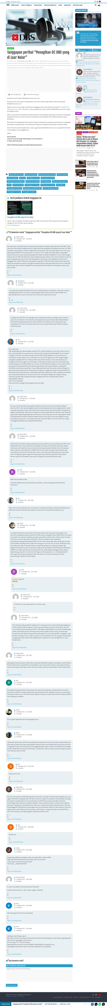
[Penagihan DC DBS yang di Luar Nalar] (19, 202)
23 (84, 1004)
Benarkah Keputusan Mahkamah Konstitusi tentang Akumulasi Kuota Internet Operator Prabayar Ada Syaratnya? (93, 174)
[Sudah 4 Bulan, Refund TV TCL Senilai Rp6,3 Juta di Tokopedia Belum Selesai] (80, 161)
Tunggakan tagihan (38, 67)
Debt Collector (21, 63)
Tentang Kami (77, 5)
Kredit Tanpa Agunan (15, 65)
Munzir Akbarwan (87, 69)
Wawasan (67, 5)
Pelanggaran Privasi (35, 65)
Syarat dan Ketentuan (58, 997)
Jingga (89, 147)
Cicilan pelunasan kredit (47, 174)
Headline (86, 132)
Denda (26, 63)
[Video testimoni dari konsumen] (88, 20)
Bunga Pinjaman (56, 61)
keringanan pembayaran (52, 63)
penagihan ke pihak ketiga (33, 188)
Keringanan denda (41, 63)
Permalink (19, 241)
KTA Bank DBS (27, 65)
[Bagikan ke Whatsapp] (99, 1004)
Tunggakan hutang (29, 67)
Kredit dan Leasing (63, 63)
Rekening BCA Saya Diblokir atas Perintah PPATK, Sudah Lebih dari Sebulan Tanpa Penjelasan (88, 80)
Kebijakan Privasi (68, 997)
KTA (22, 65)
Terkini (96, 50)
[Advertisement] (39, 80)
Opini (60, 5)
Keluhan (91, 132)
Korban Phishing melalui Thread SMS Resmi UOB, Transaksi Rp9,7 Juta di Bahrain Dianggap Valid (88, 63)
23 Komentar (36, 61)
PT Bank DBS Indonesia (23, 61)
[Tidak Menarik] (8, 273)
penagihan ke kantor (61, 65)
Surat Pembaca (26, 5)
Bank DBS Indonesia (46, 61)
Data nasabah (13, 63)
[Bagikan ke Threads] (103, 1004)
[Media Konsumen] (8, 5)
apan (84, 53)
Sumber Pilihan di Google (32, 94)
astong (85, 86)
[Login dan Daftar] (99, 5)
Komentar (83, 50)
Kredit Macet (46, 181)
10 (87, 179)
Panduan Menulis (50, 5)
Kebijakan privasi (33, 63)
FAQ (93, 997)
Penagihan (53, 65)
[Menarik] (8, 271)
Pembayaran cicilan (45, 65)
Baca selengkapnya (13, 225)
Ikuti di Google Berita (16, 94)
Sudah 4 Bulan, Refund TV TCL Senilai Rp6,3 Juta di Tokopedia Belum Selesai (92, 163)
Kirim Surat (15, 5)
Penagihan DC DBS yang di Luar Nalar (20, 217)
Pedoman (75, 997)
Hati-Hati (79, 132)
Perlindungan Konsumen (84, 997)
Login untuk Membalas (14, 275)
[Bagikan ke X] (96, 1004)
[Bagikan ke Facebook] (92, 1004)
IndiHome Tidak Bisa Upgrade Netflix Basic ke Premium (86, 91)
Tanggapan (38, 5)
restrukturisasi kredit (19, 67)
